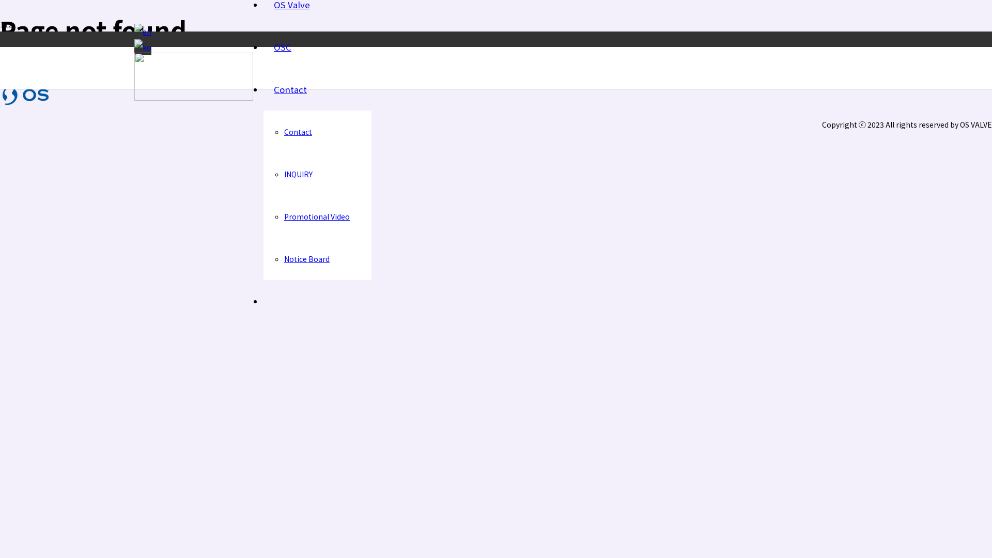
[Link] (193, 97)
